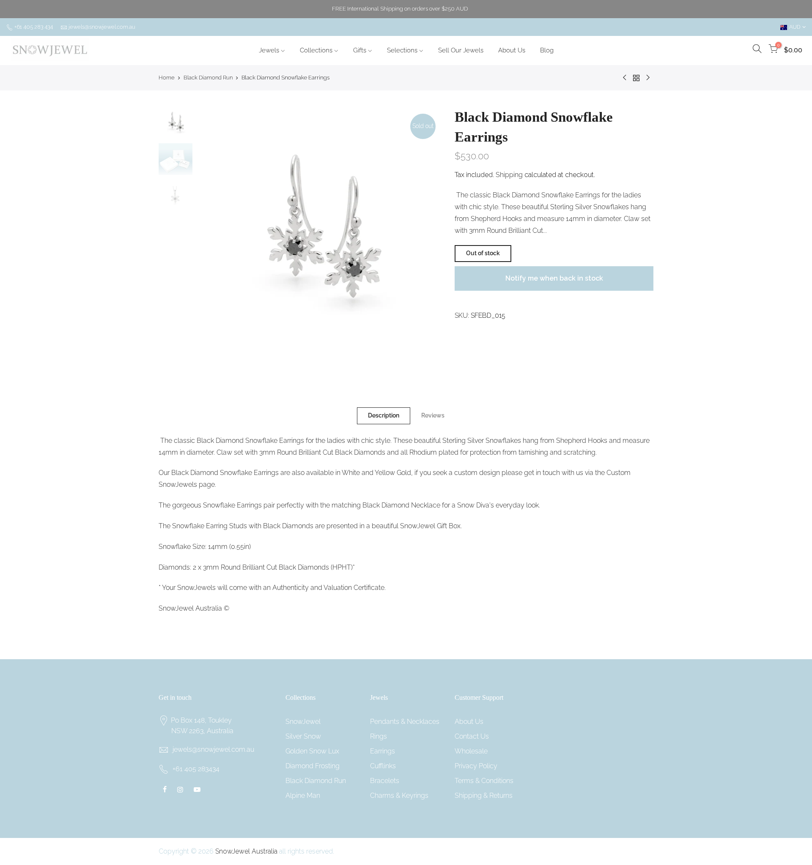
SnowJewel (303, 722)
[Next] (427, 230)
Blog (547, 50)
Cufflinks (383, 766)
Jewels (269, 50)
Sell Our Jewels (460, 50)
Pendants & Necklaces (404, 722)
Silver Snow (303, 736)
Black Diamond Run (208, 77)
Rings (378, 736)
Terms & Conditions (484, 781)
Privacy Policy (476, 766)
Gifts (359, 50)
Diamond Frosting (312, 766)
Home (167, 77)
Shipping (509, 175)
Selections (402, 50)
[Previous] (211, 230)
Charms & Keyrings (399, 795)
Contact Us (472, 736)
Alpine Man (302, 795)
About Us (511, 50)
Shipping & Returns (484, 795)
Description (383, 415)
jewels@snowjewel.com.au (102, 27)
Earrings (382, 751)
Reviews (432, 415)
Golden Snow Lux (312, 751)
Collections (316, 50)
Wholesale (471, 751)
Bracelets (384, 781)
